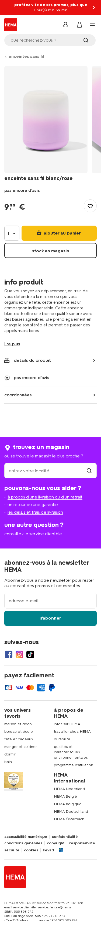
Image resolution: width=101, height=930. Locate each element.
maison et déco (18, 724)
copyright (56, 843)
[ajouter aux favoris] (90, 205)
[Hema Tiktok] (30, 654)
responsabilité (82, 843)
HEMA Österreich (69, 819)
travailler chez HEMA (72, 731)
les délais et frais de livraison (35, 512)
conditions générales (23, 843)
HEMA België (65, 796)
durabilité (62, 739)
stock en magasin (50, 250)
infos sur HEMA (67, 724)
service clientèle (45, 533)
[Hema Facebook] (8, 654)
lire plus (12, 343)
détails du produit (32, 360)
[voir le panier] (79, 24)
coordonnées (18, 394)
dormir (10, 754)
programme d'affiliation (73, 765)
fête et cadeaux (18, 739)
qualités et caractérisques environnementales (71, 752)
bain (8, 762)
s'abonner (50, 618)
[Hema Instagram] (19, 654)
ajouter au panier (62, 233)
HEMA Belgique (68, 804)
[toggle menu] (92, 25)
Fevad (48, 850)
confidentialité (65, 837)
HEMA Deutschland (71, 811)
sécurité (11, 850)
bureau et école (18, 731)
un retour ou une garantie (33, 504)
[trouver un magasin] (89, 470)
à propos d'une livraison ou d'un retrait (45, 497)
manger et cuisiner (20, 746)
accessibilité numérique (25, 837)
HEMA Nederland (69, 789)
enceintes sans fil (26, 56)
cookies (31, 850)
